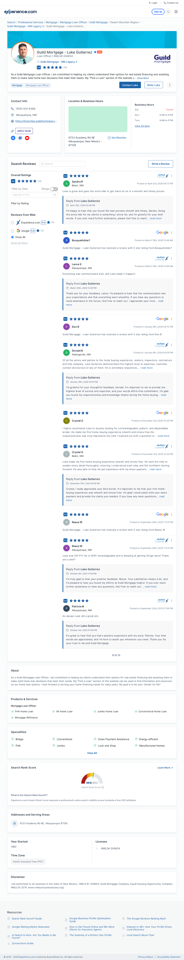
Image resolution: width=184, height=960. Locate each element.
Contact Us (172, 2)
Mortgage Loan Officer (73, 22)
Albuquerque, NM (26, 114)
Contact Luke (130, 85)
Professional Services (30, 22)
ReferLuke (153, 85)
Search (11, 22)
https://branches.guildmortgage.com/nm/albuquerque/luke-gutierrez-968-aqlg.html (36, 121)
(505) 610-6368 (25, 108)
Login (154, 2)
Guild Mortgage (98, 22)
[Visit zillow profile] (13, 138)
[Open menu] (176, 11)
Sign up (158, 11)
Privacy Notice (145, 957)
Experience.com (27, 957)
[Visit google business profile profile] (20, 138)
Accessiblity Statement (168, 957)
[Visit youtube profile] (27, 138)
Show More (143, 78)
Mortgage (51, 22)
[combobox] (62, 164)
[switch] (54, 189)
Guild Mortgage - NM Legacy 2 (25, 26)
